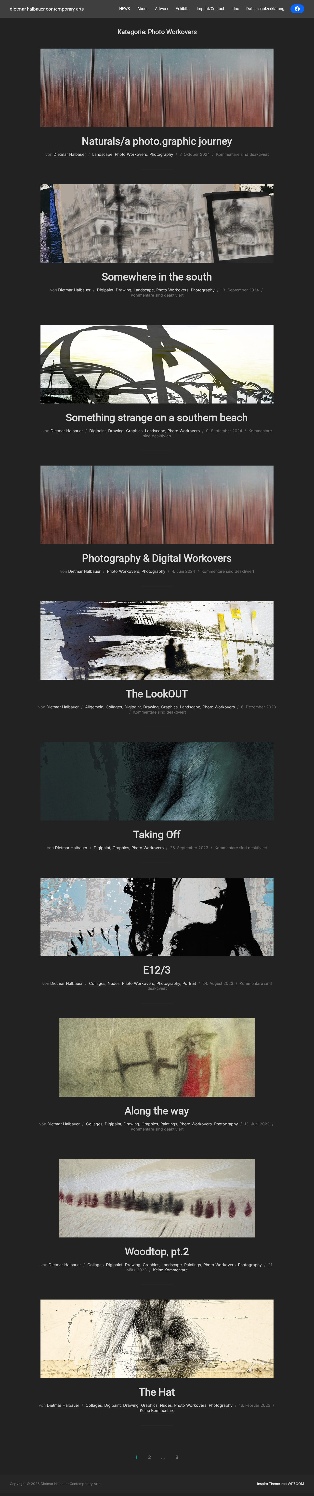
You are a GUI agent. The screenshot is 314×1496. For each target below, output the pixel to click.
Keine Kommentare (170, 1269)
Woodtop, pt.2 (157, 1252)
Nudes (113, 983)
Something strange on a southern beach (157, 418)
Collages (114, 706)
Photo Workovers (131, 154)
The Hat (157, 1392)
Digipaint (105, 289)
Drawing (123, 289)
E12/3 (157, 970)
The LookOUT (157, 694)
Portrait (189, 983)
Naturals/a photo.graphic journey (157, 141)
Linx (235, 8)
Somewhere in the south (157, 277)
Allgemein (94, 706)
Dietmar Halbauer (69, 154)
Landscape (102, 154)
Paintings (168, 1123)
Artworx (161, 8)
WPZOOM (296, 1484)
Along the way (157, 1111)
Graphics (134, 430)
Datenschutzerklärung (265, 8)
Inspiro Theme (268, 1484)
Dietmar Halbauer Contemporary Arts (47, 9)
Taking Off (157, 835)
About (142, 8)
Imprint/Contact (210, 8)
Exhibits (182, 8)
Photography (161, 154)
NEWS (124, 8)
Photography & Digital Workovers (157, 558)
